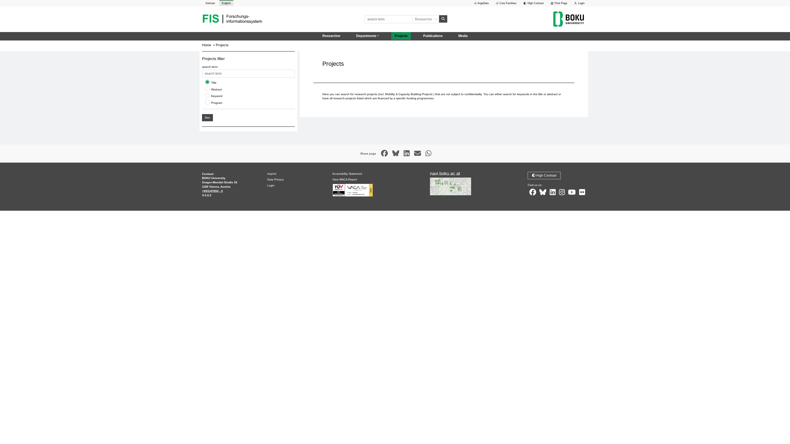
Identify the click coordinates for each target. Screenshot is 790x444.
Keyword (216, 96)
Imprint (271, 173)
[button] (367, 36)
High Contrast (535, 3)
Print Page (560, 3)
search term (210, 66)
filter (207, 117)
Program (216, 102)
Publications (433, 36)
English (226, 3)
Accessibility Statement (347, 173)
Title (213, 82)
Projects (401, 36)
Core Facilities (508, 3)
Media (463, 36)
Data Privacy (275, 179)
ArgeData (483, 3)
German (210, 3)
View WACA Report (344, 179)
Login (580, 3)
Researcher (331, 36)
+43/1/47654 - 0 (212, 191)
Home (206, 45)
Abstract (216, 89)
